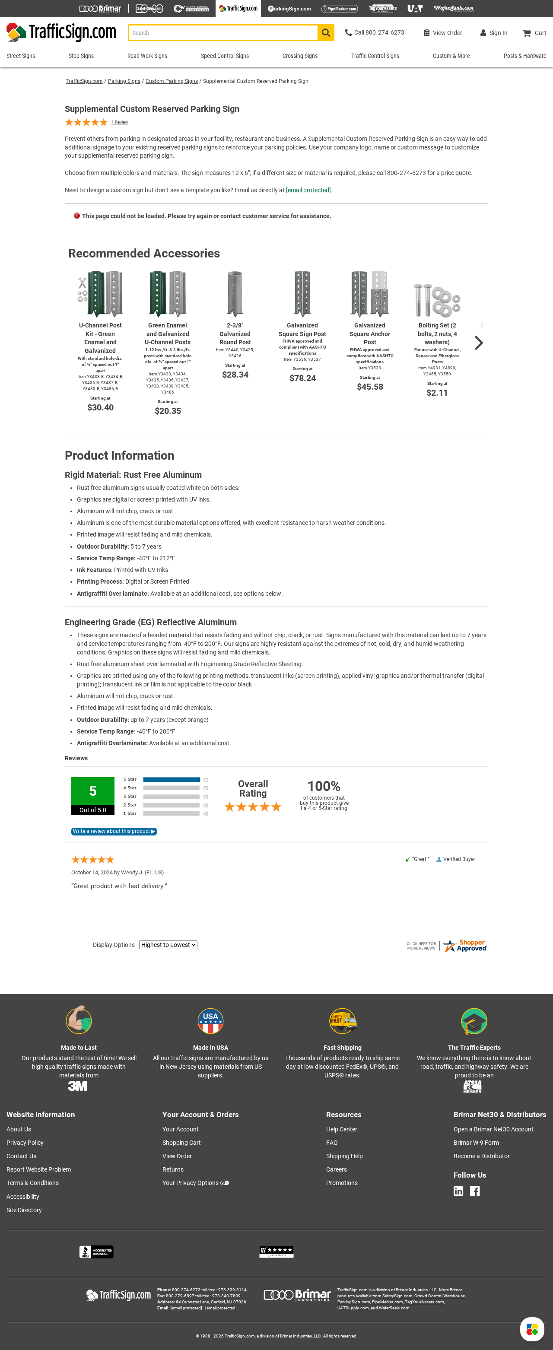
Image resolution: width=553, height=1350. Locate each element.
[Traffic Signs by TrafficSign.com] (58, 42)
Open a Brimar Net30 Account (494, 1129)
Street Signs (20, 55)
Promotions (342, 1182)
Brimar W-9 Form (476, 1142)
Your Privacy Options (190, 1182)
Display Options (114, 944)
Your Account (180, 1129)
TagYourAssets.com (424, 1301)
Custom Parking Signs (172, 81)
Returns (173, 1169)
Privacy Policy (25, 1142)
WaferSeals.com (394, 1308)
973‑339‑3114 (232, 1289)
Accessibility (22, 1196)
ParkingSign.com (353, 1301)
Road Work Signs (147, 55)
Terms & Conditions (32, 1182)
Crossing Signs (300, 55)
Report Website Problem (38, 1169)
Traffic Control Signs (375, 55)
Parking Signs (124, 81)
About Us (18, 1129)
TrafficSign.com (84, 81)
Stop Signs (81, 55)
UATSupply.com (353, 1308)
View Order (177, 1156)
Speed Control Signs (225, 55)
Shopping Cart (181, 1142)
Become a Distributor (482, 1156)
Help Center (341, 1129)
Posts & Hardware (525, 55)
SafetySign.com (397, 1295)
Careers (336, 1169)
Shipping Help (344, 1156)
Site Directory (24, 1210)
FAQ (332, 1142)
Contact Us (21, 1156)
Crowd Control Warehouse (439, 1295)
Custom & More (451, 55)
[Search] (326, 32)
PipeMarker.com (387, 1301)
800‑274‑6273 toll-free (193, 1289)
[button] (532, 1329)
